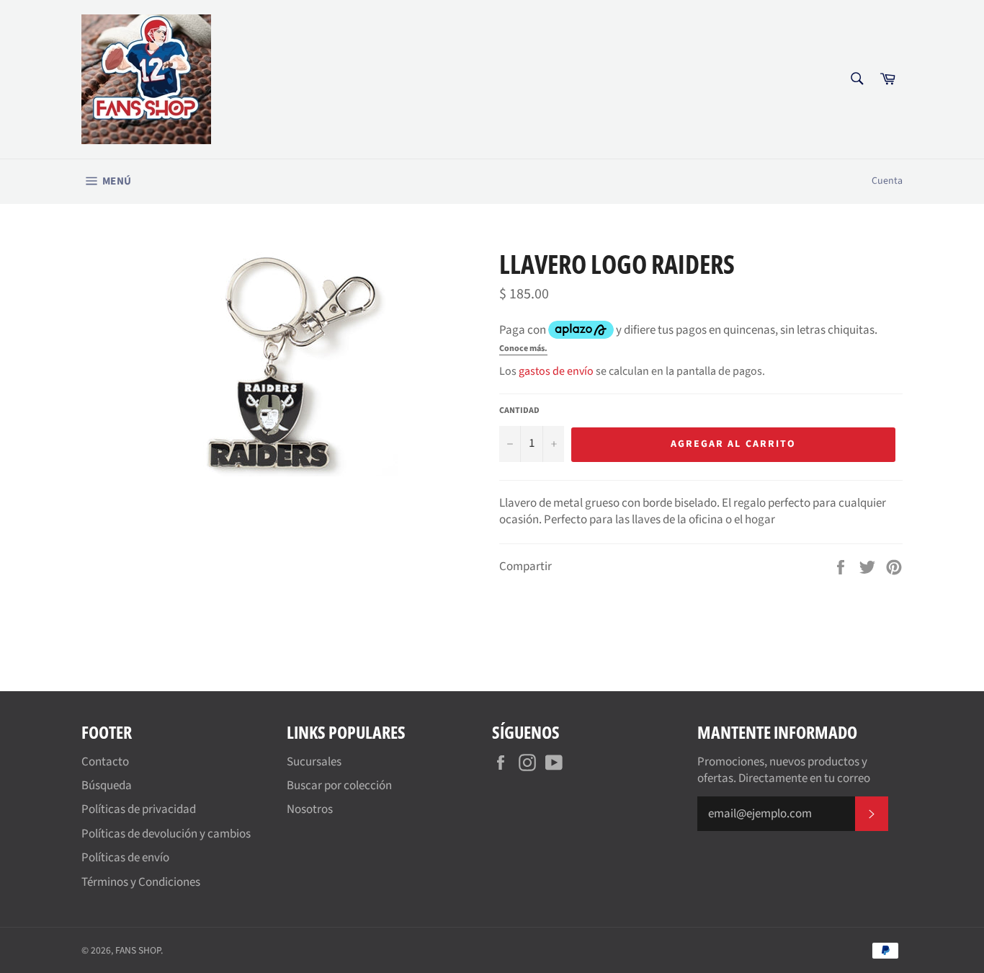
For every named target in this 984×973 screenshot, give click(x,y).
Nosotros (310, 809)
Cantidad (519, 411)
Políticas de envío (125, 857)
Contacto (105, 761)
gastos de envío (556, 371)
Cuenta (887, 181)
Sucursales (314, 761)
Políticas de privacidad (138, 809)
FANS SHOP (138, 950)
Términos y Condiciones (140, 882)
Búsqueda (106, 785)
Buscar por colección (339, 785)
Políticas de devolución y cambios (166, 834)
